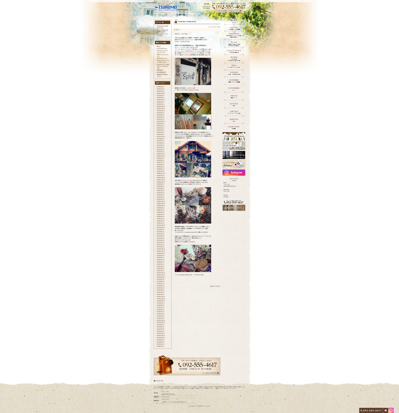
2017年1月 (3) (160, 246)
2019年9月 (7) (160, 184)
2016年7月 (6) (160, 259)
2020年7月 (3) (160, 162)
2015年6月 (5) (160, 285)
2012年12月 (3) (161, 335)
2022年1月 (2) (160, 134)
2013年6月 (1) (160, 326)
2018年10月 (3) (161, 205)
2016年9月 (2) (160, 255)
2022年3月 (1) (160, 132)
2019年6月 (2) (160, 188)
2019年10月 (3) (161, 182)
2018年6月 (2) (160, 212)
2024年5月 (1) (160, 102)
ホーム (156, 386)
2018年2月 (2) (160, 220)
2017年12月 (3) (161, 225)
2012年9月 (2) (160, 339)
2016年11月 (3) (161, 251)
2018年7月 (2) (160, 210)
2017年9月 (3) (160, 229)
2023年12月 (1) (161, 106)
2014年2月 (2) (160, 318)
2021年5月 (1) (160, 145)
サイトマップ (233, 388)
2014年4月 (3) (160, 313)
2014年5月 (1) (160, 311)
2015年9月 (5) (160, 279)
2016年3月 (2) (160, 268)
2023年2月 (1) (160, 117)
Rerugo (226, 388)
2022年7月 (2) (160, 125)
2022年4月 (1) (160, 130)
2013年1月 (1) (160, 333)
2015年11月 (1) (161, 275)
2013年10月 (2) (161, 322)
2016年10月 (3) (161, 253)
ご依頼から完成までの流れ (205, 386)
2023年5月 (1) (160, 115)
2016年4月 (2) (160, 266)
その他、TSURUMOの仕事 (172, 388)
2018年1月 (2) (160, 223)
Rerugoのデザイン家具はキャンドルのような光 (163, 66)
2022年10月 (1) (161, 121)
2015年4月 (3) (160, 290)
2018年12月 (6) (161, 201)
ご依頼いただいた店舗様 (187, 388)
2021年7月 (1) (160, 140)
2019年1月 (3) (160, 199)
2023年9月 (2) (160, 112)
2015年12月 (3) (161, 272)
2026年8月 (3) (160, 86)
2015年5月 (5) (160, 288)
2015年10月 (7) (161, 277)
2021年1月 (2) (160, 151)
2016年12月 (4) (161, 249)
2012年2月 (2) (160, 346)
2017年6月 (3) (160, 236)
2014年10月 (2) (161, 300)
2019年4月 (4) (160, 192)
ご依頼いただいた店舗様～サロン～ (205, 388)
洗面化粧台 (160, 70)
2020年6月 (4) (160, 164)
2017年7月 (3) (160, 233)
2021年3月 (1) (160, 147)
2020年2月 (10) (161, 173)
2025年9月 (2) (160, 95)
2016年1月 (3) (160, 270)
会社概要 (160, 386)
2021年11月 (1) (161, 136)
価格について (219, 388)
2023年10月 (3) (161, 110)
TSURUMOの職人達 (219, 386)
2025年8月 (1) (160, 97)
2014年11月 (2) (161, 298)
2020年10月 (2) (161, 156)
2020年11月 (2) (161, 153)
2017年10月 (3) (161, 227)
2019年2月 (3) (160, 197)
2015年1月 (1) (160, 294)
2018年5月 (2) (160, 214)
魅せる (159, 46)
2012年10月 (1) (161, 337)
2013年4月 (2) (160, 329)
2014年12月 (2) (161, 296)
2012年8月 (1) (160, 342)
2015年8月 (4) (160, 281)
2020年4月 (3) (160, 169)
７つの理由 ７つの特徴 (171, 386)
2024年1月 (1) (160, 104)
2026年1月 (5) (160, 91)
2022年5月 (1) (160, 128)
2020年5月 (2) (160, 166)
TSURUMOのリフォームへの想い (187, 386)
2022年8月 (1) (160, 123)
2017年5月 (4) (160, 238)
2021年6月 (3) (160, 143)
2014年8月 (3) (160, 305)
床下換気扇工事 (161, 72)
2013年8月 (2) (160, 324)
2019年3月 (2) (160, 194)
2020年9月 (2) (160, 158)
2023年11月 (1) (161, 108)
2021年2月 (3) (160, 149)
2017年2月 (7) (160, 244)
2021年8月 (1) (160, 138)
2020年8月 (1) (160, 160)
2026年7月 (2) (160, 89)
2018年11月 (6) (161, 203)
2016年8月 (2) (160, 257)
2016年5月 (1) (160, 264)
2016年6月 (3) (160, 262)
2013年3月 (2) (160, 331)
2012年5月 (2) (160, 344)
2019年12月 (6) (161, 177)
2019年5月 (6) (160, 190)
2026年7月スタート (162, 58)
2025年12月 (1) (161, 93)
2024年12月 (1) (161, 99)
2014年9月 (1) (160, 303)
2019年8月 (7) (160, 186)
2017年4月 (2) (160, 240)
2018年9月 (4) (160, 207)
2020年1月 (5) (160, 175)
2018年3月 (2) (160, 218)
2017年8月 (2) (160, 231)
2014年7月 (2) (160, 307)
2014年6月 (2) (160, 309)
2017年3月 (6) (160, 242)
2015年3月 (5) (160, 292)
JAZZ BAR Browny (162, 48)
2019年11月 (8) (161, 179)
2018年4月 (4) (160, 216)
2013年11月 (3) (161, 320)
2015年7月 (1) (160, 283)
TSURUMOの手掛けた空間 (233, 386)
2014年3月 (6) (160, 316)
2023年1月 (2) (160, 119)
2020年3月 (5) (160, 171)
